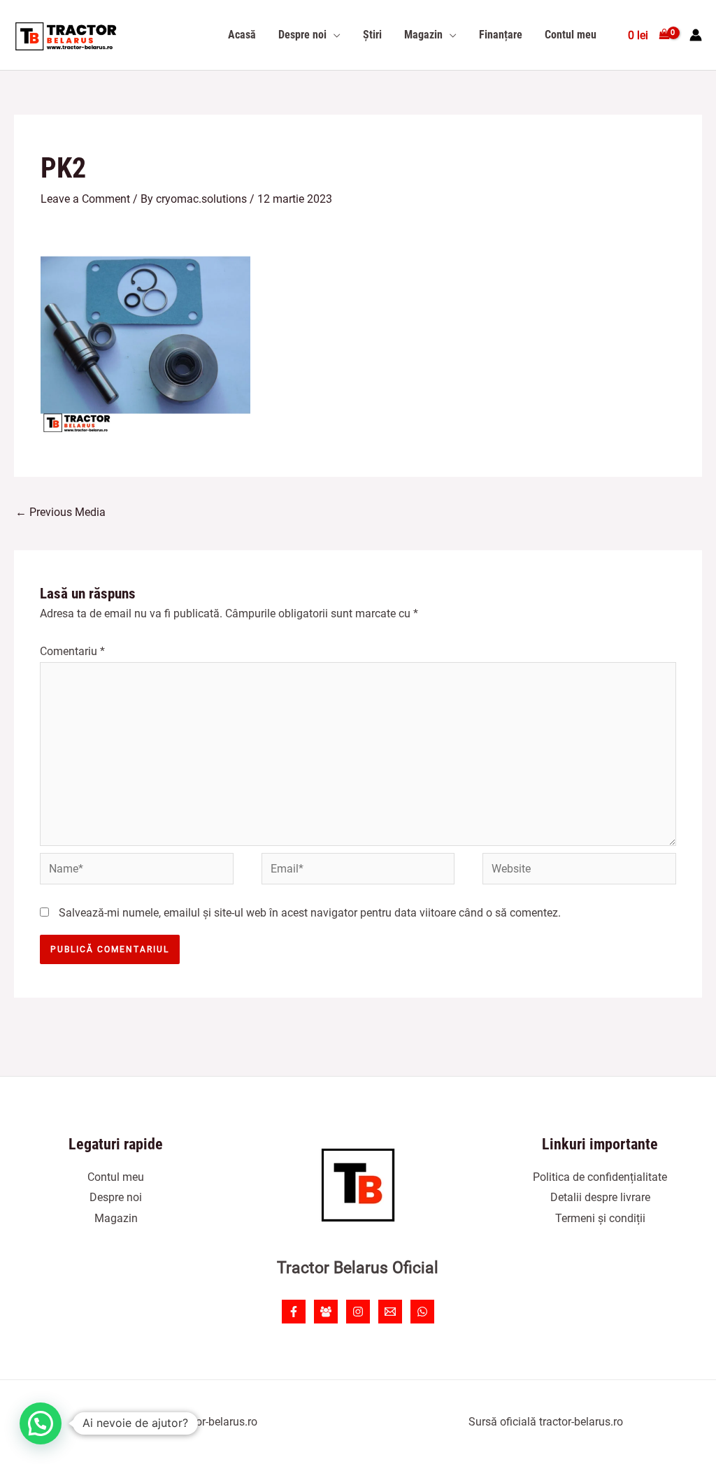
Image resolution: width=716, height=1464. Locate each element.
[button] (41, 1423)
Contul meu (115, 1177)
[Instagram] (358, 1311)
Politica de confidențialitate (600, 1177)
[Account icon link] (695, 35)
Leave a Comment (85, 199)
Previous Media (60, 512)
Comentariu (72, 651)
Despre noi (116, 1197)
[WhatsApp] (422, 1311)
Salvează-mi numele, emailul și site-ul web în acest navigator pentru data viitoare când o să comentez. (310, 912)
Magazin (116, 1218)
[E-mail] (390, 1311)
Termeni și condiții (600, 1218)
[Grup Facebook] (326, 1311)
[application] (334, 34)
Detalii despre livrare (600, 1197)
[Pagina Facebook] (294, 1311)
